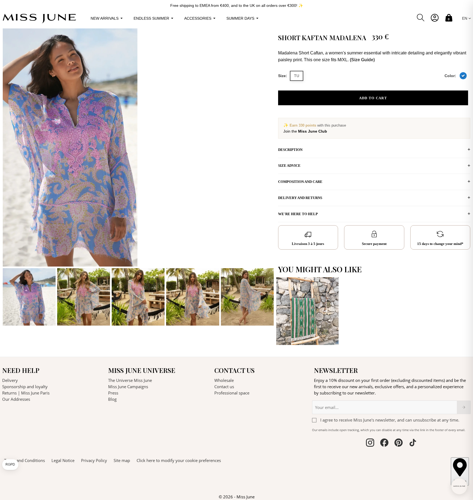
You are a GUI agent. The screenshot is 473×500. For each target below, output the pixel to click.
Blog (112, 399)
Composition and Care (300, 182)
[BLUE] (463, 75)
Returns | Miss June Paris (26, 393)
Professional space (231, 393)
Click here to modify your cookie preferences (179, 460)
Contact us (224, 386)
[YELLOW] (330, 335)
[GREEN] (330, 326)
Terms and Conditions (24, 460)
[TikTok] (413, 443)
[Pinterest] (398, 443)
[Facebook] (384, 443)
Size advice (289, 165)
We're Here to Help (298, 214)
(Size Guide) (362, 59)
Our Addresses (16, 399)
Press (113, 393)
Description (290, 150)
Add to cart (373, 98)
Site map (122, 460)
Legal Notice (62, 460)
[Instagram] (370, 443)
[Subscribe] (464, 407)
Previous (8, 177)
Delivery (10, 380)
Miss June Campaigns (128, 386)
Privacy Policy (94, 460)
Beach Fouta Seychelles (293, 325)
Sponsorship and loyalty (25, 386)
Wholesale (224, 380)
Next (268, 177)
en (465, 18)
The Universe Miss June (130, 380)
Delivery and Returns (300, 198)
